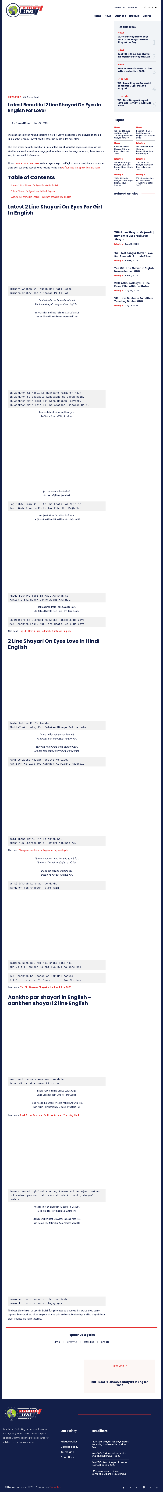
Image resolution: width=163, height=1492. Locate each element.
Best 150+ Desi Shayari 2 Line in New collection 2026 (134, 70)
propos (27, 850)
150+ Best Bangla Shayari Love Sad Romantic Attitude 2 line (134, 103)
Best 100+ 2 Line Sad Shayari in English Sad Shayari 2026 (134, 55)
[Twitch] (143, 1487)
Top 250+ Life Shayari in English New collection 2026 (144, 166)
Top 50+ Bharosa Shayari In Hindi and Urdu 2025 (45, 987)
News (120, 32)
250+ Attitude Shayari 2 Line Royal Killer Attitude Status (123, 181)
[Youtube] (156, 8)
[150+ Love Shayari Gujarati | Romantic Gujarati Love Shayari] (134, 213)
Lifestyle (14, 97)
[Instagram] (149, 8)
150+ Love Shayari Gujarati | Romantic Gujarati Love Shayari (134, 85)
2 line (21, 850)
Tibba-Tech (56, 1487)
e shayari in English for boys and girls (49, 850)
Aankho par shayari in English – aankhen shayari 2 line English (41, 196)
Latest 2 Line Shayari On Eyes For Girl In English (34, 185)
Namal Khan (23, 123)
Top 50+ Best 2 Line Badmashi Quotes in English (45, 631)
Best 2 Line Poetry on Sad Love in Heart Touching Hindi (49, 1115)
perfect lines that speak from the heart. (80, 167)
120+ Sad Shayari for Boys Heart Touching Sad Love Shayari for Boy (132, 39)
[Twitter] (152, 8)
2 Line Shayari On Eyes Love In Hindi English (33, 191)
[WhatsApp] (95, 123)
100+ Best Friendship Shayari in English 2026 (120, 1383)
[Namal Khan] (10, 123)
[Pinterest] (87, 123)
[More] (102, 123)
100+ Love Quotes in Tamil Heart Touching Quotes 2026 (145, 181)
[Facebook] (145, 8)
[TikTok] (137, 1487)
